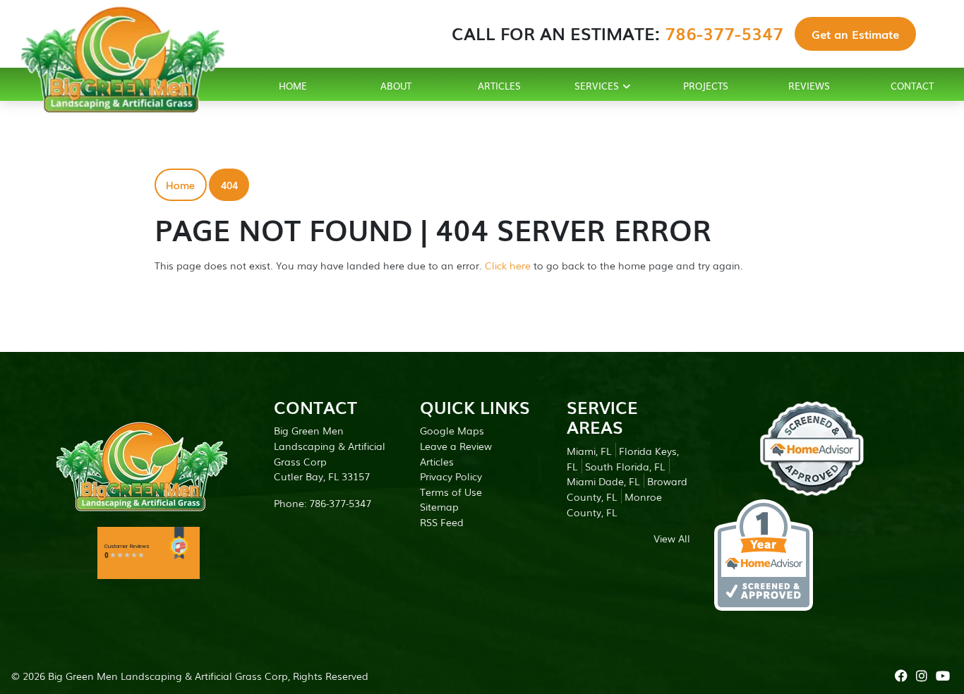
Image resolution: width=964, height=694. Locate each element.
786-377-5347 (724, 32)
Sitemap (439, 506)
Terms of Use (451, 491)
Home (180, 184)
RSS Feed (442, 521)
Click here (508, 264)
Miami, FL (589, 450)
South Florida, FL (625, 465)
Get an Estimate (855, 33)
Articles (437, 460)
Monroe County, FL (614, 504)
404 (229, 184)
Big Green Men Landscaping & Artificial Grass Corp (168, 675)
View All (671, 537)
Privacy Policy (451, 475)
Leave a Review (456, 445)
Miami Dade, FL (603, 480)
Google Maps (452, 429)
